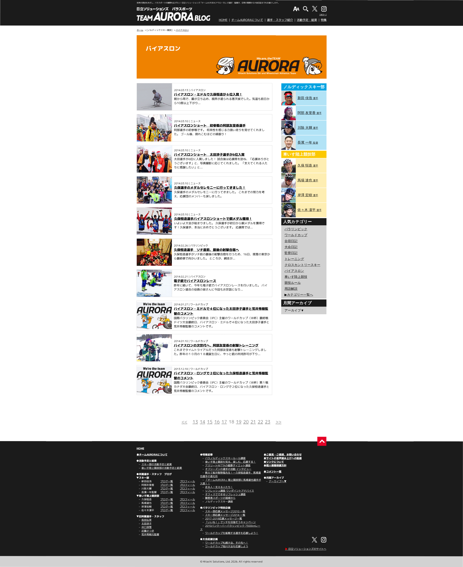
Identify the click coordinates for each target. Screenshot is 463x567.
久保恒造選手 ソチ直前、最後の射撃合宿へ (206, 250)
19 (238, 422)
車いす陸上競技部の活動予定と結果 (161, 468)
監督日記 (291, 253)
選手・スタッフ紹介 (280, 20)
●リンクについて (274, 461)
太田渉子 (146, 523)
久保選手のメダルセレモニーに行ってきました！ (210, 187)
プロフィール (187, 481)
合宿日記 (291, 241)
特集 (324, 20)
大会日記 (291, 247)
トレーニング (294, 259)
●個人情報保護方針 (275, 465)
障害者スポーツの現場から (220, 498)
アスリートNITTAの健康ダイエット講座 (227, 465)
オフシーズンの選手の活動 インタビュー (228, 469)
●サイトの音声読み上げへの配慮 (283, 458)
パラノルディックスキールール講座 (225, 458)
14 (202, 422)
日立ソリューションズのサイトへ (305, 549)
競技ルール (292, 283)
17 (224, 422)
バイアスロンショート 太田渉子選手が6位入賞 (209, 154)
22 (260, 422)
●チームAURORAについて (151, 454)
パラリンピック (295, 229)
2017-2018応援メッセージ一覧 (223, 518)
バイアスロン (182, 30)
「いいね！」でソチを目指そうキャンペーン (230, 522)
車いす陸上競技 (295, 277)
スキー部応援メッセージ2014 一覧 (225, 515)
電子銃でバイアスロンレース (195, 281)
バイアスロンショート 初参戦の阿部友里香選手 (210, 125)
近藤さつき (147, 530)
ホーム (140, 30)
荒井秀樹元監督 (150, 534)
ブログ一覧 (166, 481)
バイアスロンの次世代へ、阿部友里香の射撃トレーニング (216, 345)
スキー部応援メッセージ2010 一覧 (225, 511)
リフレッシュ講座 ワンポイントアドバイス (229, 490)
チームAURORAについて (247, 20)
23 (267, 422)
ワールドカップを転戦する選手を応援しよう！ (231, 533)
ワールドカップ (295, 235)
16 (217, 422)
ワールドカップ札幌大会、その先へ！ (226, 542)
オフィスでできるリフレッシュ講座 (225, 494)
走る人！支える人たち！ (219, 487)
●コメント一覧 (272, 471)
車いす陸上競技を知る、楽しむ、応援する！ (230, 461)
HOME (223, 20)
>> (278, 422)
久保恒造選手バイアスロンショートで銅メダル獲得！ (213, 218)
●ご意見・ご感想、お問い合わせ (283, 454)
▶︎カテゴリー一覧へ (298, 295)
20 (246, 422)
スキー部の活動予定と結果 (156, 464)
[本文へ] (323, 14)
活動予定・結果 (307, 20)
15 (210, 422)
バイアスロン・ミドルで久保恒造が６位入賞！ (208, 94)
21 (253, 422)
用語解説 (291, 289)
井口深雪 (146, 527)
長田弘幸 (146, 520)
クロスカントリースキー (302, 265)
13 (195, 422)
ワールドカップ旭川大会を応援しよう (226, 546)
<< (184, 422)
